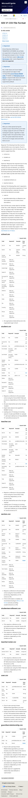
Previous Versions (13, 790)
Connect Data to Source (10, 18)
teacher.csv (5, 37)
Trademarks (4, 796)
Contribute (3, 792)
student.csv (5, 35)
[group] (14, 363)
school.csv (4, 33)
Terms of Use (19, 794)
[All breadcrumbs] (2, 19)
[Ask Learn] (23, 19)
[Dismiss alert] (26, 2)
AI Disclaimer (4, 790)
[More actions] (25, 19)
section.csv (5, 38)
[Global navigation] (1, 15)
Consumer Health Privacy (7, 794)
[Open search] (21, 15)
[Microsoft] (14, 15)
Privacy (9, 792)
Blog (20, 790)
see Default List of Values (8, 230)
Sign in (25, 15)
